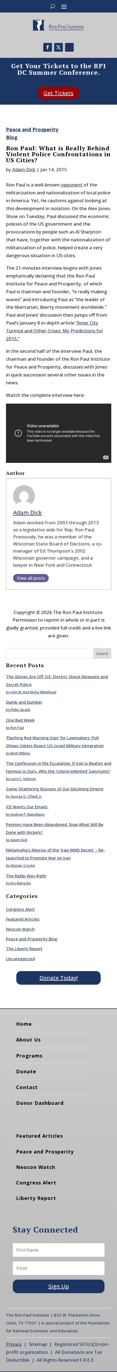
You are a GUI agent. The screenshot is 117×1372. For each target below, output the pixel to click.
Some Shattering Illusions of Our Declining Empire (54, 788)
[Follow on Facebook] (47, 47)
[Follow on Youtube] (69, 47)
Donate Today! (58, 977)
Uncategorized (20, 958)
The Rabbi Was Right (26, 875)
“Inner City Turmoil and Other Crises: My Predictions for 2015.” (54, 331)
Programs (29, 1055)
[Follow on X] (58, 47)
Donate (26, 1071)
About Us (28, 1039)
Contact (27, 1087)
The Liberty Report (24, 948)
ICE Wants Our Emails (27, 806)
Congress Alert (20, 909)
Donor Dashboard (40, 1103)
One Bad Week (20, 720)
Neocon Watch (20, 929)
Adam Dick (23, 169)
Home (24, 1024)
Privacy (14, 1344)
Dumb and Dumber (24, 702)
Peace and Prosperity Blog (31, 938)
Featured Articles (22, 919)
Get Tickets (58, 93)
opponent (71, 185)
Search (102, 653)
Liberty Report (36, 1198)
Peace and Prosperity (45, 1151)
